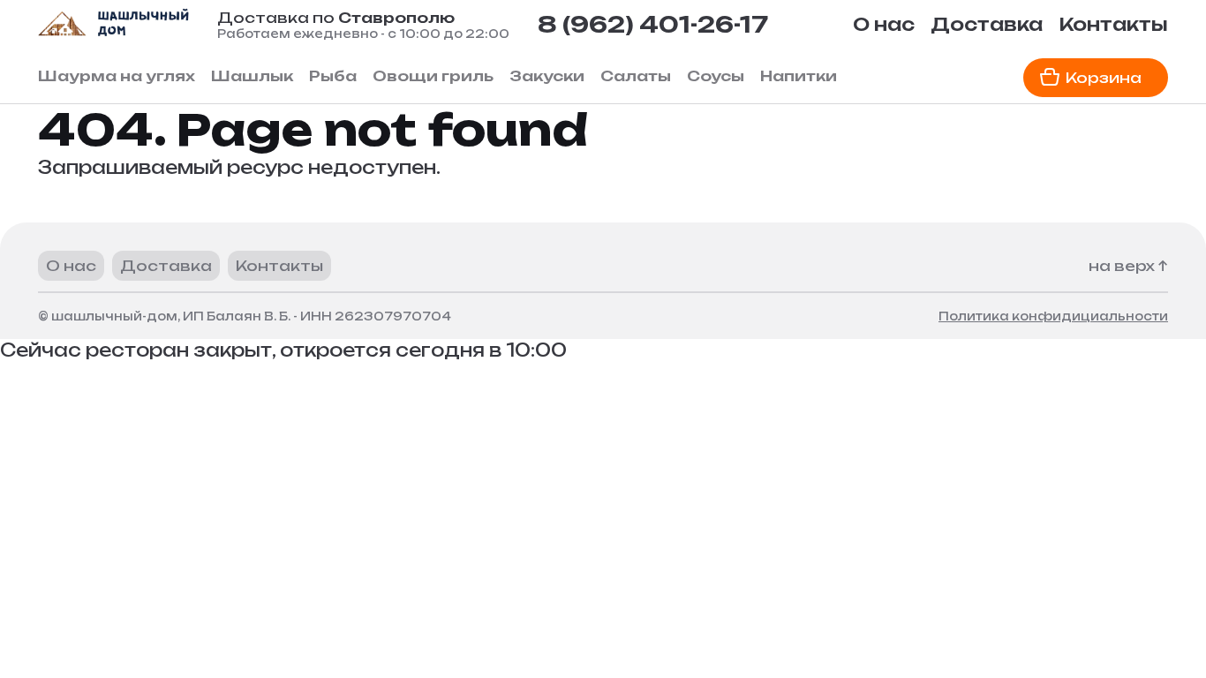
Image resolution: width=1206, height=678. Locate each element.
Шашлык (252, 76)
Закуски (546, 76)
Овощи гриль (433, 76)
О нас (884, 24)
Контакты (1113, 24)
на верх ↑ (1128, 266)
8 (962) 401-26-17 (653, 24)
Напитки (798, 76)
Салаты (635, 76)
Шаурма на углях (116, 76)
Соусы (715, 76)
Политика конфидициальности (1053, 316)
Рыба (333, 76)
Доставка (987, 24)
